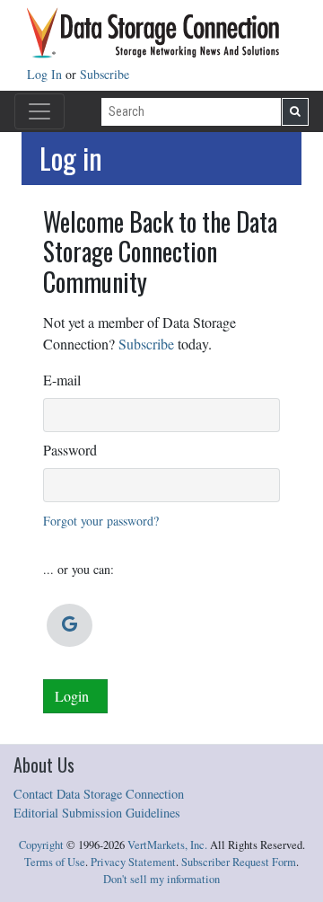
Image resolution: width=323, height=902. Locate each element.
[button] (69, 625)
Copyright (41, 845)
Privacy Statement (133, 862)
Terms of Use (54, 862)
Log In (46, 74)
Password (70, 449)
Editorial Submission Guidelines (96, 812)
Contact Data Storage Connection (98, 793)
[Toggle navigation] (39, 111)
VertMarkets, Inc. (167, 845)
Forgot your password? (101, 520)
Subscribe (104, 74)
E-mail (62, 379)
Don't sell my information (161, 879)
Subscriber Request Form (238, 862)
